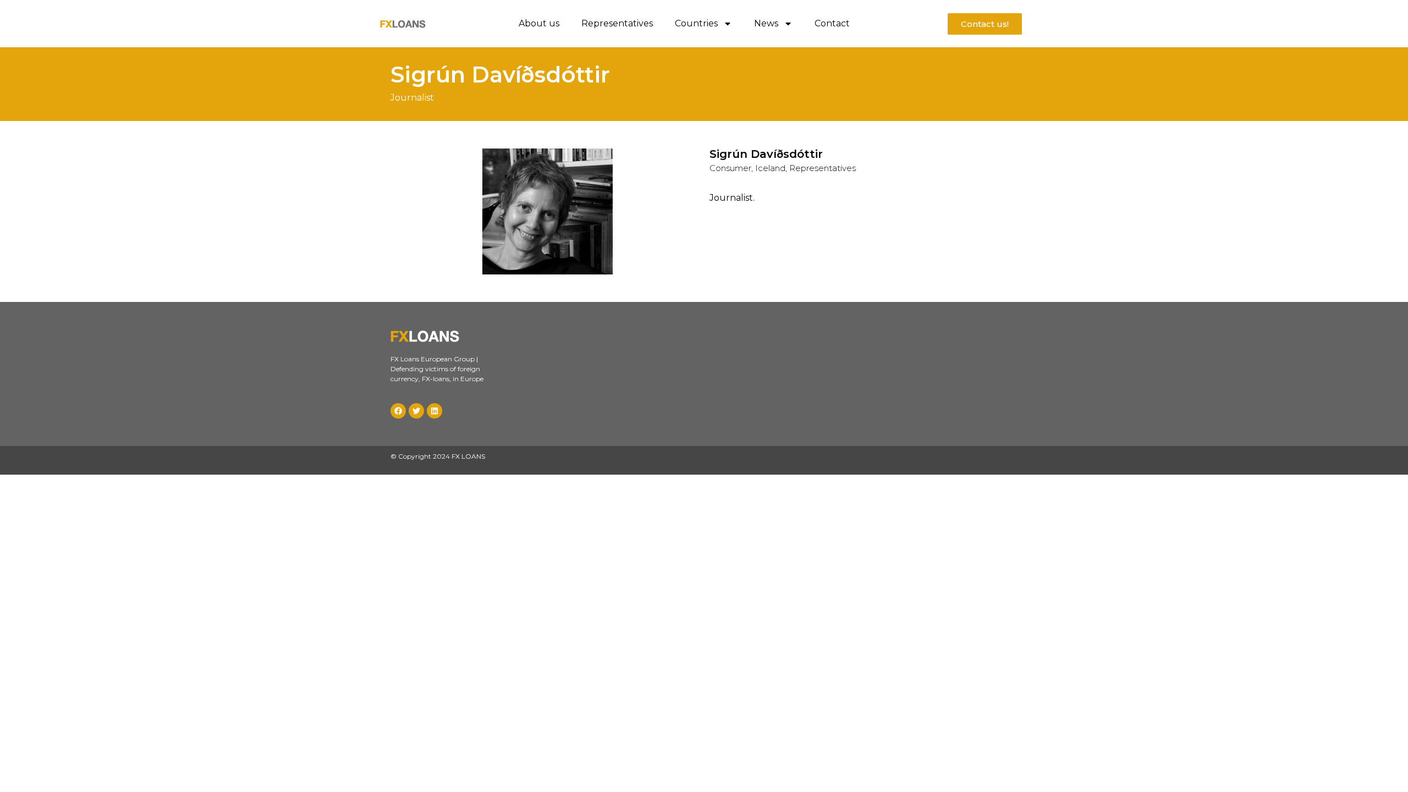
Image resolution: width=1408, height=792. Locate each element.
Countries (696, 23)
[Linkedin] (434, 411)
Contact (832, 23)
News (766, 23)
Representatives (617, 23)
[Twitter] (416, 411)
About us (539, 23)
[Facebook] (398, 411)
